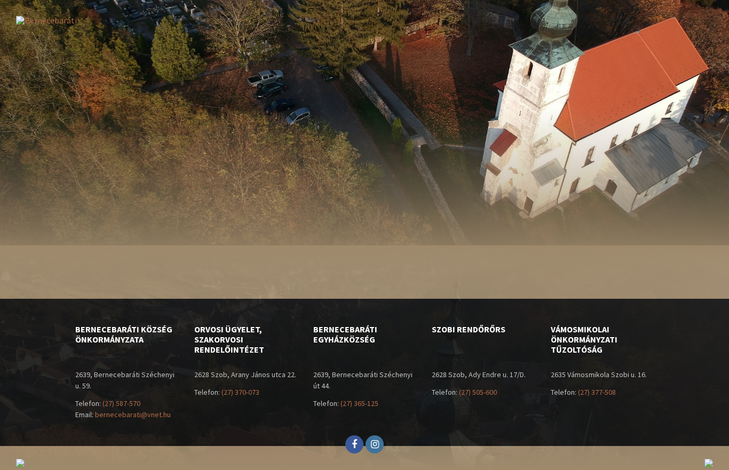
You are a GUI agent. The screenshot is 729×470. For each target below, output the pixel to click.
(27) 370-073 (240, 392)
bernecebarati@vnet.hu (133, 414)
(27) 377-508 (597, 392)
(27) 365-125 (359, 403)
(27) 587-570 (121, 403)
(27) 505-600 (478, 392)
